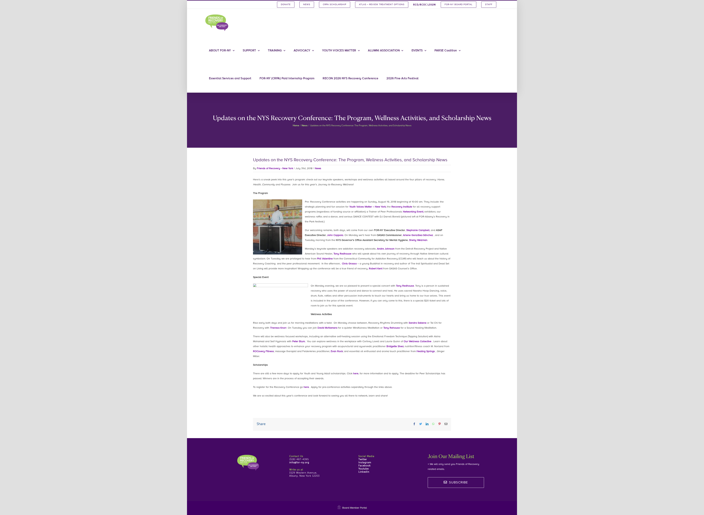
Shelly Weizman (418, 240)
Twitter (362, 459)
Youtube (363, 469)
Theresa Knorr (278, 328)
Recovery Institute (401, 206)
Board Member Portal (354, 508)
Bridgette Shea (395, 346)
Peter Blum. (298, 341)
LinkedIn (363, 472)
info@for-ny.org (299, 462)
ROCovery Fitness (263, 351)
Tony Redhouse (342, 253)
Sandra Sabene (417, 323)
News (318, 168)
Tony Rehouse (391, 328)
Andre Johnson (386, 249)
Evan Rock (337, 351)
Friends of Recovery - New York (275, 168)
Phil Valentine (325, 258)
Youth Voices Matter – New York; (367, 206)
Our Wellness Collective (417, 341)
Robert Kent (375, 268)
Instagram (364, 462)
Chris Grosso (349, 263)
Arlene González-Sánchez (418, 235)
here (355, 373)
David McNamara (327, 328)
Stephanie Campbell (418, 230)
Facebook (364, 466)
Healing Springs (426, 351)
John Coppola (335, 235)
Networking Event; (413, 211)
